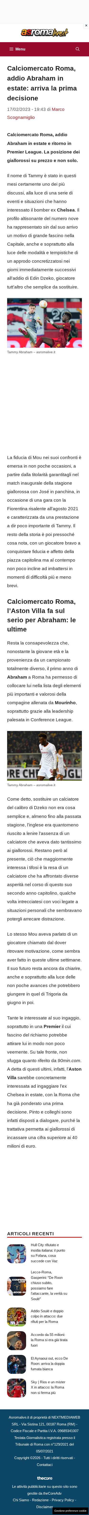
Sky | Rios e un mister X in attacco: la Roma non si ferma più (48, 1387)
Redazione (40, 1500)
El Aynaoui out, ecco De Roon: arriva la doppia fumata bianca (49, 1363)
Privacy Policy (63, 1500)
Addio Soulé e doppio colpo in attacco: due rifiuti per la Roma (47, 1316)
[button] (77, 49)
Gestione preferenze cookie (70, 1510)
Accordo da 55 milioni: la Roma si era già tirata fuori (49, 1340)
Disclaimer (44, 1507)
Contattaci (44, 1465)
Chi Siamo (21, 1500)
